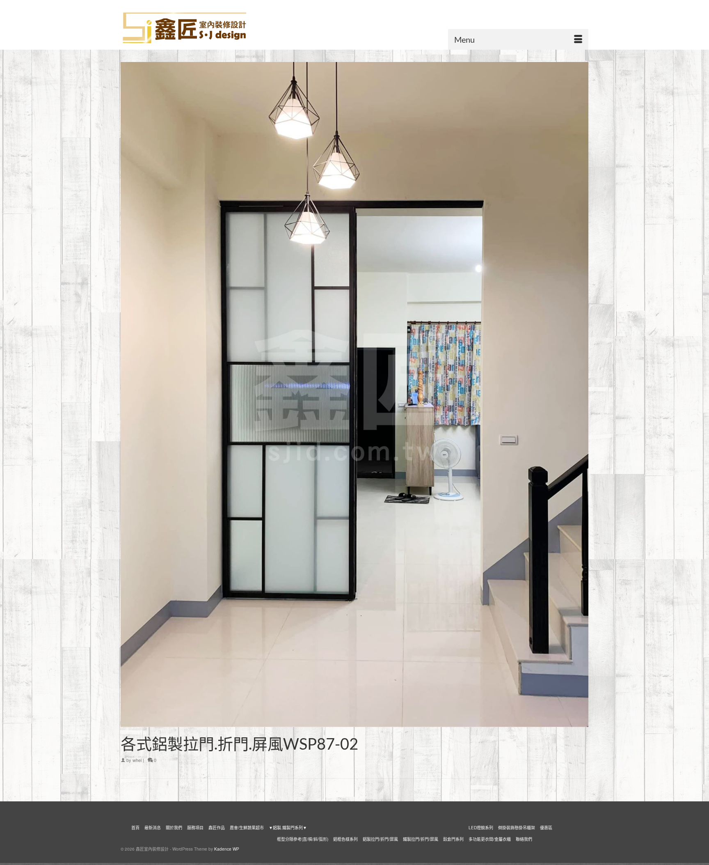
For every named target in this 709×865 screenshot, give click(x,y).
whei (137, 760)
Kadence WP (226, 849)
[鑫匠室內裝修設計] (194, 28)
